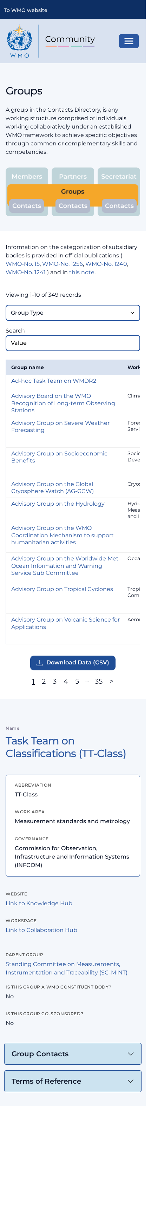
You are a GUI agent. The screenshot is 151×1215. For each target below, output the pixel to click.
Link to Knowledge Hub (39, 903)
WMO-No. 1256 (62, 264)
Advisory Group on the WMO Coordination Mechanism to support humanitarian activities (62, 535)
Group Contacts (40, 1054)
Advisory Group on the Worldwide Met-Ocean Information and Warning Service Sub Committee (66, 565)
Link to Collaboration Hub (41, 930)
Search (15, 330)
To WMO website (25, 10)
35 (99, 681)
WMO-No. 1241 (26, 272)
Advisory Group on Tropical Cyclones (62, 589)
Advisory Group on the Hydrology (58, 503)
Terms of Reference (46, 1081)
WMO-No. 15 (23, 264)
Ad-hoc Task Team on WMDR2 (53, 380)
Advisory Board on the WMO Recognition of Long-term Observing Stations (63, 403)
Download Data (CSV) (77, 662)
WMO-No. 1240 (106, 264)
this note (81, 272)
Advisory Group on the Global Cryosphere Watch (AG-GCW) (52, 488)
